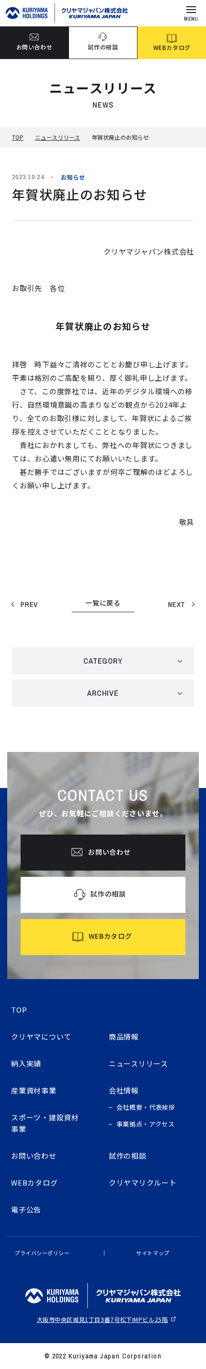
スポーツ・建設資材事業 (45, 1123)
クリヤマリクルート (143, 1182)
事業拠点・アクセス (145, 1123)
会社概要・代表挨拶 (145, 1107)
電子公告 (26, 1209)
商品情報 (124, 1036)
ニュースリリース (57, 137)
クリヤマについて (41, 1036)
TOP (17, 137)
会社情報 (124, 1090)
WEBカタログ (34, 1182)
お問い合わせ (34, 1156)
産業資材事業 (34, 1090)
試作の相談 (128, 1156)
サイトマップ (152, 1253)
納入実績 (26, 1063)
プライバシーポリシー (42, 1253)
